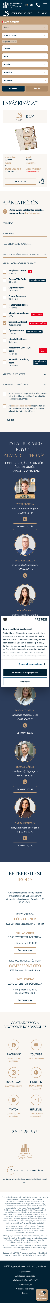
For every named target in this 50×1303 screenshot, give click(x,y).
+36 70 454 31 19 (25, 569)
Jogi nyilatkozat (25, 1271)
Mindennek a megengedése (25, 672)
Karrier (25, 1293)
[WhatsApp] (25, 519)
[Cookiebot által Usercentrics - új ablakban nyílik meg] (35, 619)
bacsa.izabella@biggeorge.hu (25, 715)
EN (31, 5)
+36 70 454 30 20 (25, 832)
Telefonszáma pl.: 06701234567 (17, 244)
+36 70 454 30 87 (25, 775)
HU (26, 5)
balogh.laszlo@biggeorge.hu (25, 565)
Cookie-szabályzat (25, 1284)
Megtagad (25, 681)
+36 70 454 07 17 (25, 513)
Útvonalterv (25, 950)
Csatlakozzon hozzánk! (28, 1170)
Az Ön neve (8, 223)
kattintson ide (32, 213)
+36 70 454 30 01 (25, 719)
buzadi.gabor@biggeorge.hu (25, 771)
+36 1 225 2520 (25, 1132)
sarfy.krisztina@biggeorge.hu (25, 827)
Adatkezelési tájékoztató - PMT (25, 1280)
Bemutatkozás (25, 526)
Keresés (13, 88)
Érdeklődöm (42, 1295)
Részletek (20, 181)
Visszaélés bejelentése (25, 1289)
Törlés (36, 88)
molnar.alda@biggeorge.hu (25, 615)
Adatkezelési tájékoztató (25, 1276)
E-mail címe (8, 233)
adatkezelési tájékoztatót (21, 406)
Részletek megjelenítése (30, 664)
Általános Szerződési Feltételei (26, 1255)
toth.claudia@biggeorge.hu (25, 508)
